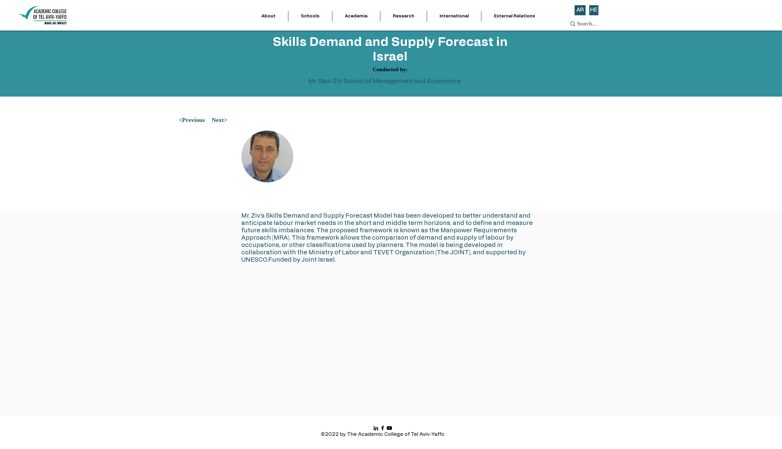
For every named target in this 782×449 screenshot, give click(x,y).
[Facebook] (382, 428)
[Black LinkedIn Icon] (376, 428)
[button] (268, 16)
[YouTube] (389, 428)
